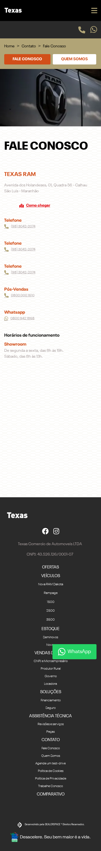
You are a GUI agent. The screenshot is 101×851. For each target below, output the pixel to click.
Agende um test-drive (50, 763)
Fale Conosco (27, 59)
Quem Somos (74, 59)
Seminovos (50, 637)
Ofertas (50, 567)
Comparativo (51, 794)
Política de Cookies (50, 771)
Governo (51, 676)
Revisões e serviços (51, 724)
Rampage (51, 593)
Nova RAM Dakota (50, 584)
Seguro (50, 708)
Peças (50, 732)
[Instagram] (56, 531)
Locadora (50, 684)
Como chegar (38, 205)
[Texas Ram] (12, 10)
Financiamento (51, 700)
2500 (50, 610)
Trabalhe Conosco (50, 786)
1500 (50, 602)
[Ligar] (82, 29)
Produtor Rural (51, 668)
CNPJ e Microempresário (51, 661)
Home (9, 46)
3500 (50, 619)
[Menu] (94, 10)
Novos (50, 645)
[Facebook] (45, 531)
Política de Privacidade (50, 778)
